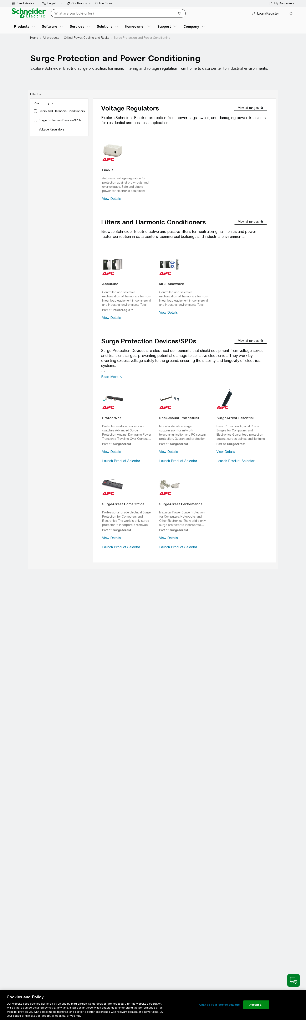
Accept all (256, 1004)
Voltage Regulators (130, 108)
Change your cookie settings (219, 1004)
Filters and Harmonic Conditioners (153, 222)
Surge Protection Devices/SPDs (148, 341)
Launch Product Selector (121, 461)
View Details (111, 199)
